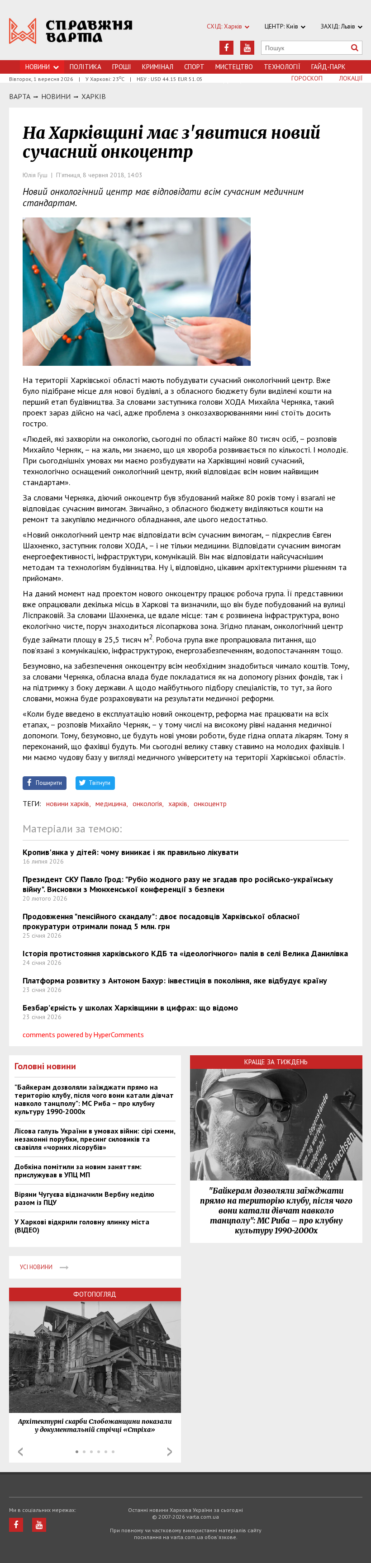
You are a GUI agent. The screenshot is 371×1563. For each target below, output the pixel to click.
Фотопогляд (94, 1294)
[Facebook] (226, 48)
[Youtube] (247, 48)
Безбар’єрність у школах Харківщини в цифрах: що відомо (130, 1007)
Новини (37, 66)
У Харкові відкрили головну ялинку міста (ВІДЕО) (81, 1225)
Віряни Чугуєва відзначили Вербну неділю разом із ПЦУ (84, 1198)
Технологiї (282, 66)
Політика (85, 66)
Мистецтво (234, 66)
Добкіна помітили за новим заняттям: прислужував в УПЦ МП (78, 1170)
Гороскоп (307, 78)
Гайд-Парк (328, 66)
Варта (19, 96)
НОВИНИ (56, 96)
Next (169, 1451)
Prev (20, 1451)
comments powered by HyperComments (83, 1034)
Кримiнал (157, 66)
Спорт (194, 66)
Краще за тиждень (276, 1062)
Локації (350, 78)
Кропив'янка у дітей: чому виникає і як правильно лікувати (130, 852)
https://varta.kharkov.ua (71, 35)
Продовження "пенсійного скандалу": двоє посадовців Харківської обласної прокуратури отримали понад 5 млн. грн (161, 921)
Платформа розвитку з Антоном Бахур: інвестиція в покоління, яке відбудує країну (175, 980)
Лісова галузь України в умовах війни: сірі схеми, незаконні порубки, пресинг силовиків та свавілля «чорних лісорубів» (94, 1139)
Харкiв (93, 96)
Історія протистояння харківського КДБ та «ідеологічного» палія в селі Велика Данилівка (185, 953)
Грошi (121, 66)
